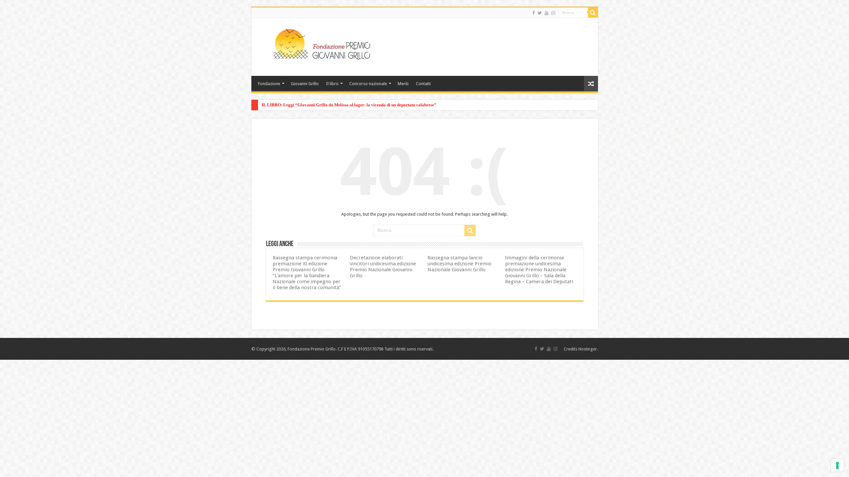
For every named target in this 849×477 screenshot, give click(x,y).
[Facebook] (534, 13)
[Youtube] (546, 13)
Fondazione (269, 83)
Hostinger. (588, 348)
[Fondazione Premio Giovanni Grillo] (321, 43)
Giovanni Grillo (305, 83)
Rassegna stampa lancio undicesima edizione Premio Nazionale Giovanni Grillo (459, 264)
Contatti (423, 83)
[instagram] (553, 13)
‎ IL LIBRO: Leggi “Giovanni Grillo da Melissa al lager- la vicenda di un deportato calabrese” (348, 104)
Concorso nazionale (368, 83)
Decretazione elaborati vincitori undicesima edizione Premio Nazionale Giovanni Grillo (383, 267)
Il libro (332, 83)
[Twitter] (540, 13)
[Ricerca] (593, 13)
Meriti (403, 83)
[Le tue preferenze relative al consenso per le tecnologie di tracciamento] (837, 465)
